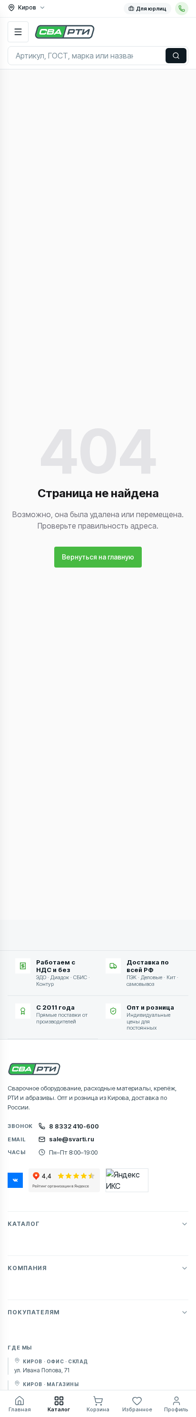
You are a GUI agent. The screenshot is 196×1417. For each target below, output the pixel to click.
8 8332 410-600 (74, 1126)
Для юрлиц (151, 8)
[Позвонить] (181, 8)
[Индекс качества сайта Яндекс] (127, 1180)
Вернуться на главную (98, 557)
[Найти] (176, 55)
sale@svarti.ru (71, 1139)
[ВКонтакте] (15, 1180)
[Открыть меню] (18, 31)
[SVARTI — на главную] (64, 31)
